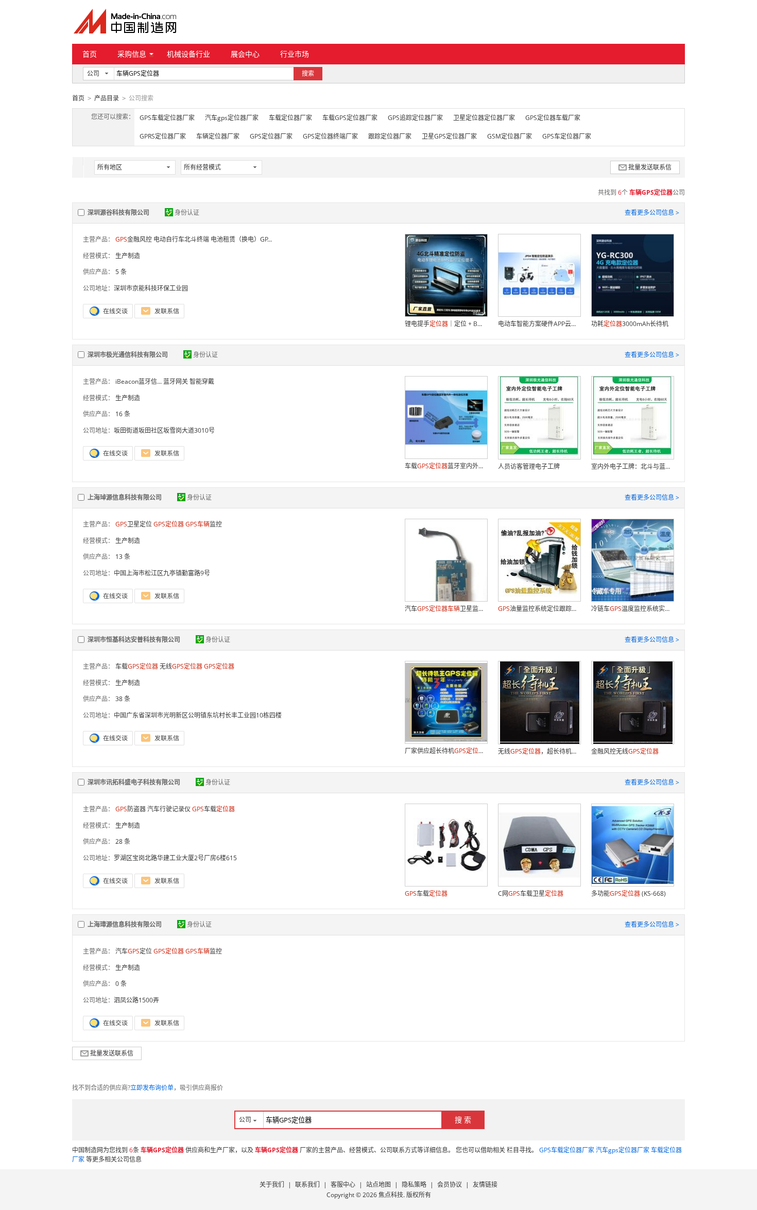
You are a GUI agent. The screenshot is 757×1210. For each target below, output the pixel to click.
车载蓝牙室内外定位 (446, 466)
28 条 (122, 841)
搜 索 (463, 1119)
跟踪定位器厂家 (389, 136)
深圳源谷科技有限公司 (118, 212)
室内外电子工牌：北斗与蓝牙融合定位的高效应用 (632, 466)
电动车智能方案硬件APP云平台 (539, 323)
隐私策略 (414, 1184)
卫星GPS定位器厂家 (449, 136)
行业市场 (294, 54)
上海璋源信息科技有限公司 (125, 924)
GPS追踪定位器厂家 (415, 117)
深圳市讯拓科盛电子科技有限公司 (134, 782)
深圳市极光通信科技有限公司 (128, 354)
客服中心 (343, 1184)
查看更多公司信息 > (652, 212)
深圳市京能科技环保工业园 (151, 288)
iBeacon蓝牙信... (138, 381)
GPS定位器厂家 (271, 136)
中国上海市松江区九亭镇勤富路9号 (162, 573)
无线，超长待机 (539, 751)
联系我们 (307, 1184)
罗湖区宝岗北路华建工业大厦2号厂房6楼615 (175, 858)
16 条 (122, 414)
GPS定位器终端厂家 (330, 136)
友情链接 (485, 1184)
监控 (203, 524)
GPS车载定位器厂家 (167, 117)
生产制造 (127, 255)
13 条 (122, 556)
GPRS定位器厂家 (163, 136)
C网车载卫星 (530, 893)
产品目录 (106, 98)
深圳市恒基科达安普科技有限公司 (134, 639)
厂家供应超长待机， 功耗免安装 (446, 750)
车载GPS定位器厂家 (349, 117)
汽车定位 (133, 951)
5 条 (121, 271)
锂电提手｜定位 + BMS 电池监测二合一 (446, 323)
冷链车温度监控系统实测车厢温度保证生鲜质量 (632, 608)
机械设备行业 (188, 54)
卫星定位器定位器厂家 (484, 117)
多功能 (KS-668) (628, 893)
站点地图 (378, 1184)
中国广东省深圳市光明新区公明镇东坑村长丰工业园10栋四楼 (198, 715)
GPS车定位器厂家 (566, 136)
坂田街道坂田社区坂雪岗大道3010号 (164, 430)
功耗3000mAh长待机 (629, 323)
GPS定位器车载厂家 (552, 117)
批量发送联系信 (650, 167)
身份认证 (187, 212)
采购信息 (131, 54)
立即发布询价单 (152, 1087)
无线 (181, 666)
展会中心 (245, 54)
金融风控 (133, 239)
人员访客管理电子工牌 (529, 466)
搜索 (308, 73)
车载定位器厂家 (290, 117)
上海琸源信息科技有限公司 (125, 497)
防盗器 (130, 809)
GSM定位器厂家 (509, 136)
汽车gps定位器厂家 (232, 117)
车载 (136, 666)
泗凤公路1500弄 (136, 1000)
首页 (89, 54)
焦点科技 (390, 1194)
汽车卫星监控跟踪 (446, 608)
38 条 (122, 698)
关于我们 (272, 1184)
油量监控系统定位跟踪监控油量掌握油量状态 (539, 608)
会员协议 (449, 1184)
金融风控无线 (625, 751)
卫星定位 (133, 524)
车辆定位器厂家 (217, 136)
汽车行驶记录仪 (169, 809)
